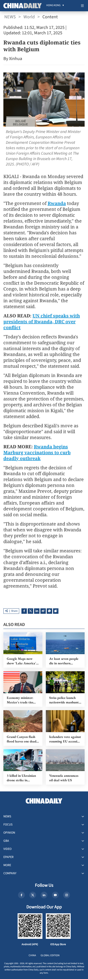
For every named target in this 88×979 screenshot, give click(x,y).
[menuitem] (53, 5)
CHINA (32, 955)
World (29, 17)
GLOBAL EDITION (50, 955)
